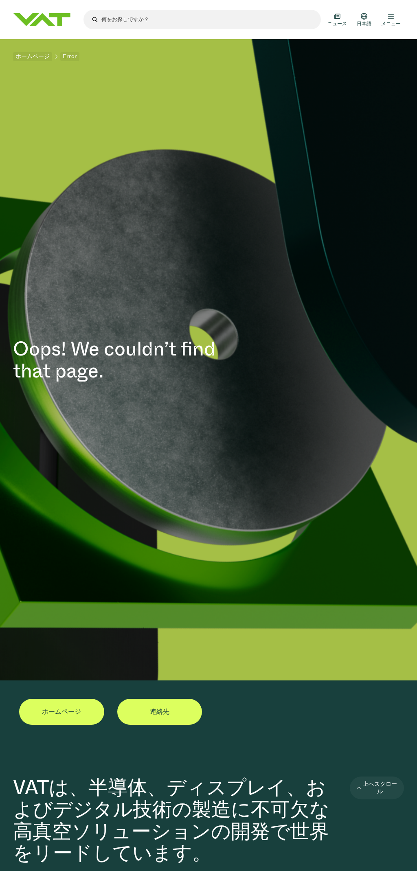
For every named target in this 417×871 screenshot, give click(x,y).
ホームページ (32, 56)
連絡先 (159, 711)
